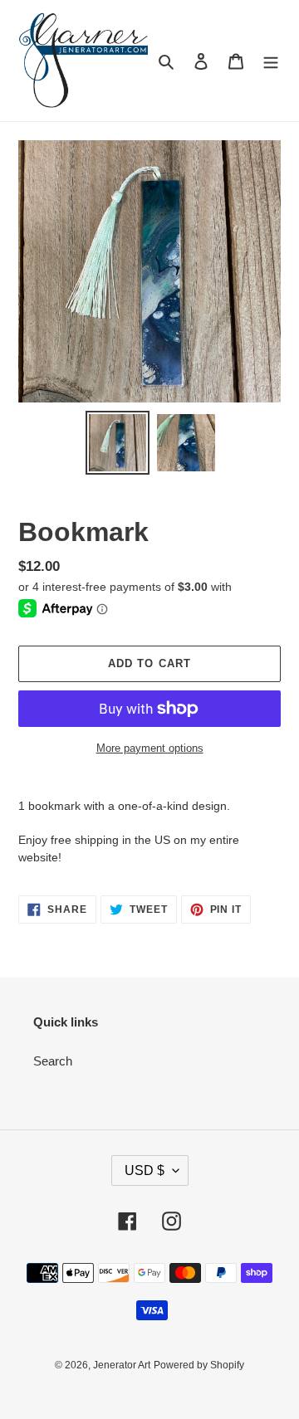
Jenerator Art (121, 1365)
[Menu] (270, 61)
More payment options (149, 748)
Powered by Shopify (199, 1365)
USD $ (144, 1170)
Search (52, 1061)
